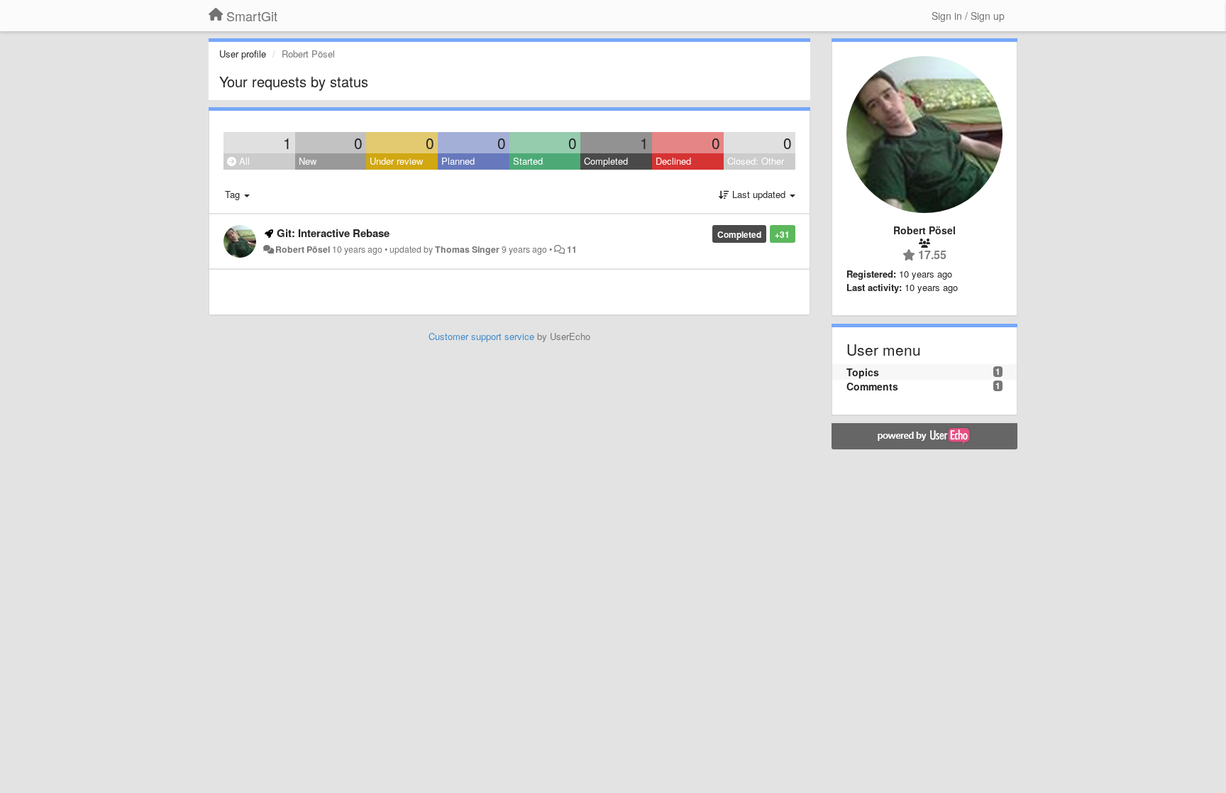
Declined (673, 161)
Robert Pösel (302, 249)
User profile (242, 53)
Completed (606, 161)
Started (528, 161)
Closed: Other (755, 161)
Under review (396, 161)
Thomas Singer (467, 249)
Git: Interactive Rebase (333, 233)
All (243, 161)
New (307, 161)
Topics (862, 372)
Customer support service (481, 336)
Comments (872, 386)
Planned (458, 161)
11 (572, 249)
